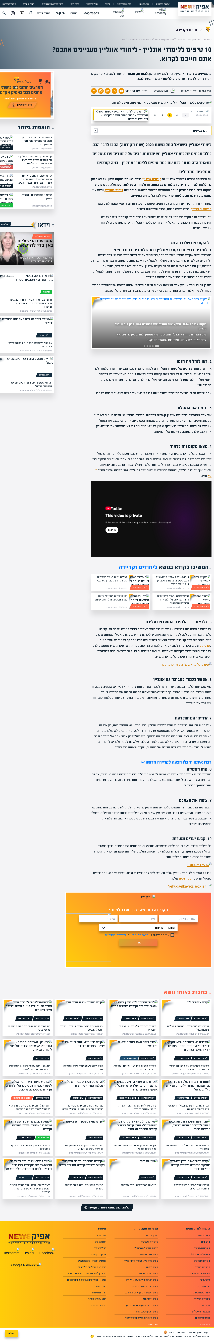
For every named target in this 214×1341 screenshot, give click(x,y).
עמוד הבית (100, 1235)
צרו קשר (60, 13)
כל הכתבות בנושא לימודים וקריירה (108, 1207)
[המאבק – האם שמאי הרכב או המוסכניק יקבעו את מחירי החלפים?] (28, 1051)
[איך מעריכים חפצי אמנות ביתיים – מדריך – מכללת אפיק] (80, 1011)
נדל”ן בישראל (92, 4)
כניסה (73, 13)
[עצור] (162, 115)
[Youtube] (22, 13)
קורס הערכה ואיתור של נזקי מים (142, 1279)
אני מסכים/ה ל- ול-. (136, 935)
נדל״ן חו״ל (75, 4)
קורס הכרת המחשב (148, 1273)
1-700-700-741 (91, 13)
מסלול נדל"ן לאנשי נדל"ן (146, 1248)
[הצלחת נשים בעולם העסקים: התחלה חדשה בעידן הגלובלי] (139, 582)
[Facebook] (30, 13)
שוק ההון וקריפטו (124, 4)
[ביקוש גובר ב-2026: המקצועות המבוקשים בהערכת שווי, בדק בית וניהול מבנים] (200, 582)
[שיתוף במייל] (94, 91)
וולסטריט (205, 1279)
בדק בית (205, 1241)
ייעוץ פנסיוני (151, 1235)
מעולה (11, 1333)
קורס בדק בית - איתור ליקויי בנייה (141, 1260)
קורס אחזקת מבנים (148, 1254)
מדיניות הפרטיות (115, 935)
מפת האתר (100, 1286)
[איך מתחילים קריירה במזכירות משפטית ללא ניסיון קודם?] (133, 1130)
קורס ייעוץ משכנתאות (147, 1311)
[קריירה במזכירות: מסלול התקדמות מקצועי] (80, 1170)
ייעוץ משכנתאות (201, 1292)
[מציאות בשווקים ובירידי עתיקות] (133, 1170)
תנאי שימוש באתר (97, 1298)
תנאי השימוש (140, 935)
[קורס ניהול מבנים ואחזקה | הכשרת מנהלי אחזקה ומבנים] (133, 1091)
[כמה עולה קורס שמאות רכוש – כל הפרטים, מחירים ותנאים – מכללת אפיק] (80, 1091)
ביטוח (107, 4)
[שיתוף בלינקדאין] (108, 91)
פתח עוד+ (205, 1324)
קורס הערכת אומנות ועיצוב (144, 1286)
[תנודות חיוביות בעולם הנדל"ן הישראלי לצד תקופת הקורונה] (186, 1091)
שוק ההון (46, 292)
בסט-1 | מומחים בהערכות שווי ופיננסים (86, 1279)
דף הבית (207, 39)
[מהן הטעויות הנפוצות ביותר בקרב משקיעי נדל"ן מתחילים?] (139, 601)
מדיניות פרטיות (98, 1305)
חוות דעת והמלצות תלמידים (92, 1267)
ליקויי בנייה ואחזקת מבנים (52, 4)
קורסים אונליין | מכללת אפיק (92, 1260)
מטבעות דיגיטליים (42, 236)
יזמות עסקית (6, 205)
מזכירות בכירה (130, 1018)
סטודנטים (185, 878)
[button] (4, 13)
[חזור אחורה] (155, 115)
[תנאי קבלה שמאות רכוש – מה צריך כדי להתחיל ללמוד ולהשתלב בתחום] (28, 1091)
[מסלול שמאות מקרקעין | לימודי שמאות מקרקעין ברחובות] (133, 1051)
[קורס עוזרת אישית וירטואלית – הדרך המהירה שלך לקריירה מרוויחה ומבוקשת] (200, 601)
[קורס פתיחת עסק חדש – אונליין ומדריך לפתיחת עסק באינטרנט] (80, 1130)
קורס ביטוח (152, 1267)
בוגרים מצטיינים (202, 1248)
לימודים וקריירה (9, 4)
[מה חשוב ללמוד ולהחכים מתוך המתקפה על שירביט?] (28, 1011)
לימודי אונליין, (113, 190)
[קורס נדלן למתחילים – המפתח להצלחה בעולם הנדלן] (186, 1011)
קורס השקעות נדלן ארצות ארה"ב (141, 1292)
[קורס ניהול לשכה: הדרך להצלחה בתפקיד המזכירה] (186, 1170)
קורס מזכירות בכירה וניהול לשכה (141, 1317)
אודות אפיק (100, 1241)
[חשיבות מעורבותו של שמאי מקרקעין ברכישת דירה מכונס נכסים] (186, 1051)
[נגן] (169, 115)
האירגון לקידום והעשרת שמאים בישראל (86, 1273)
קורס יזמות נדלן (150, 1298)
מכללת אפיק (100, 1248)
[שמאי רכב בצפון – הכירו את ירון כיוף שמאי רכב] (28, 1130)
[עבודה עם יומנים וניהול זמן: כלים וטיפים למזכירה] (186, 1130)
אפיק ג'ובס (43, 13)
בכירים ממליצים (202, 1260)
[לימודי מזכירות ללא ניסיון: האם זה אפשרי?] (133, 1011)
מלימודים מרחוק (201, 209)
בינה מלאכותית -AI (200, 1254)
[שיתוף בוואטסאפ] (101, 91)
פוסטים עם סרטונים (22, 1098)
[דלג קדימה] (177, 115)
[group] (151, 322)
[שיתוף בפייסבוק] (121, 91)
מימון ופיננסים (24, 1018)
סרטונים (204, 646)
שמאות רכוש (144, 4)
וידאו (44, 224)
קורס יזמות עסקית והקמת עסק (142, 1305)
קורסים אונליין (151, 179)
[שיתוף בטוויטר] (114, 91)
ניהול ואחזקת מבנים (128, 1098)
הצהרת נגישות (99, 1292)
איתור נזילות (203, 1235)
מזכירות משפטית (129, 1137)
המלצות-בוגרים (202, 1267)
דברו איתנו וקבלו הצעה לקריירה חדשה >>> (176, 762)
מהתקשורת (204, 1305)
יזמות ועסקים (28, 4)
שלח (138, 942)
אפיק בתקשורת (98, 1254)
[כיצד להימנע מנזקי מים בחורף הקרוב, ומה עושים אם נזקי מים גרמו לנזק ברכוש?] (28, 1170)
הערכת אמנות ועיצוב (93, 1018)
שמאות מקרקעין (162, 4)
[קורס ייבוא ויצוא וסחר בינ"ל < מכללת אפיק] (80, 1051)
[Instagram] (13, 13)
